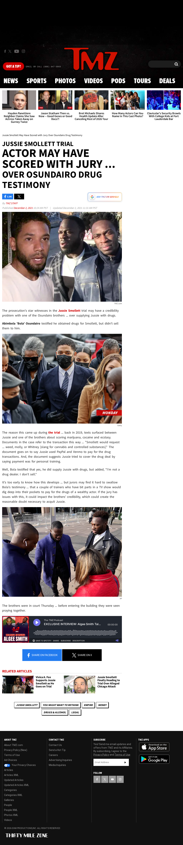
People (8, 805)
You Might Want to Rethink (60, 705)
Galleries (9, 800)
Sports (36, 81)
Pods (118, 81)
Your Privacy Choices (23, 765)
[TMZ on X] (10, 51)
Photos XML (11, 815)
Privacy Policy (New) (15, 750)
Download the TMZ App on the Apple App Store (154, 747)
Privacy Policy (101, 754)
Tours (142, 81)
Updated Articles (13, 780)
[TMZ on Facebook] (5, 51)
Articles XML (11, 775)
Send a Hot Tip (57, 750)
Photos (65, 81)
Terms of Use (12, 755)
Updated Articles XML (16, 785)
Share (44, 655)
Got (13, 66)
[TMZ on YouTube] (112, 779)
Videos (93, 81)
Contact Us (55, 745)
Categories (10, 790)
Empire (88, 705)
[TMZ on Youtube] (16, 51)
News (11, 81)
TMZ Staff (12, 203)
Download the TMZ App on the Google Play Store (154, 759)
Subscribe (125, 762)
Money (102, 705)
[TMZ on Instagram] (23, 51)
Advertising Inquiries (60, 760)
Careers (53, 755)
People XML (11, 810)
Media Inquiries (57, 765)
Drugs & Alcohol (55, 712)
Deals (167, 81)
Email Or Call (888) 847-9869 (43, 67)
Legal (75, 712)
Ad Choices (10, 760)
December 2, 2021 (23, 208)
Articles (8, 770)
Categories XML (13, 795)
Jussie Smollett (26, 705)
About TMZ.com (13, 745)
